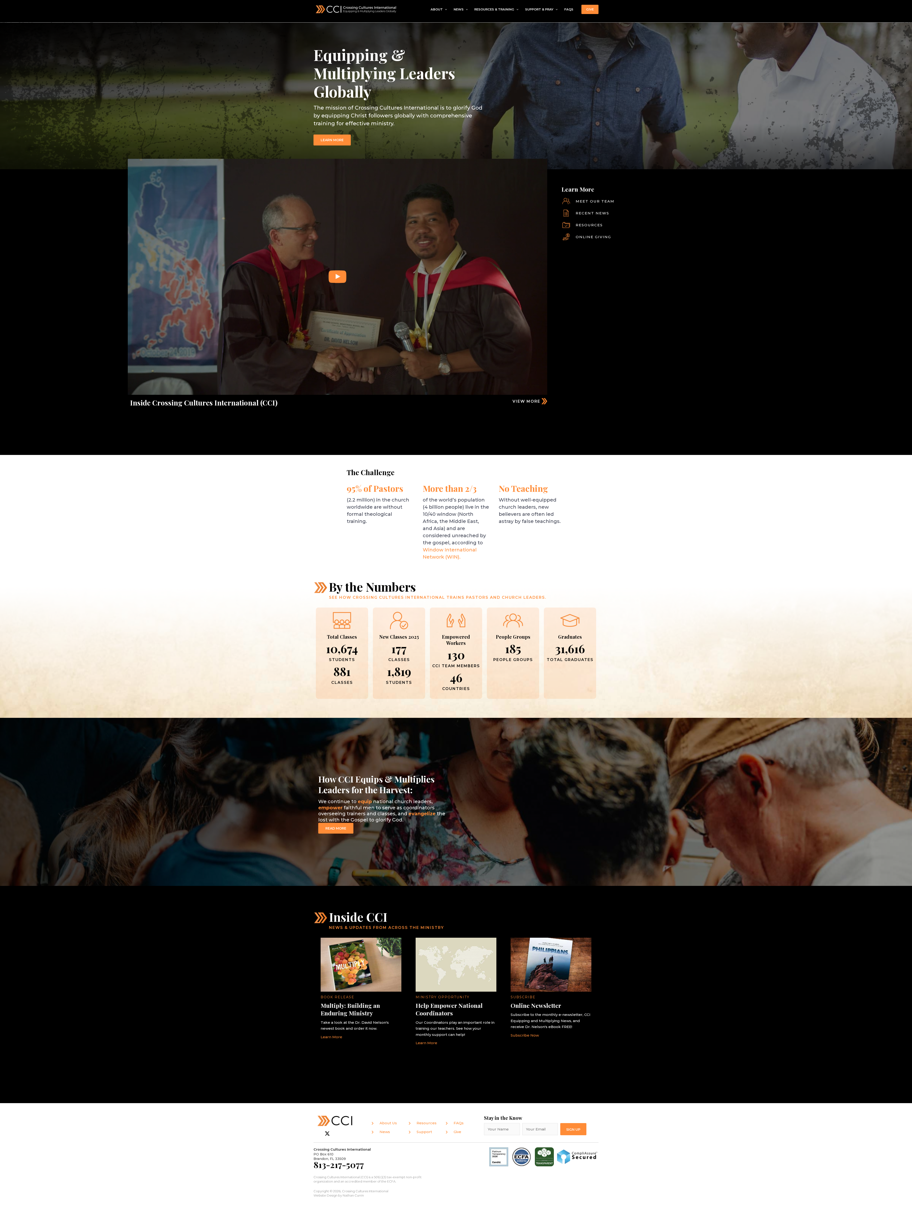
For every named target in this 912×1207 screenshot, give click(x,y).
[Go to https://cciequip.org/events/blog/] (664, 213)
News (459, 9)
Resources (427, 1123)
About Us (388, 1123)
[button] (445, 9)
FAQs (568, 9)
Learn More (331, 1037)
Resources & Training (494, 9)
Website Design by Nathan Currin (339, 1195)
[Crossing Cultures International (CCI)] (356, 9)
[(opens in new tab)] (521, 1156)
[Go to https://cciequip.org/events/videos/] (461, 401)
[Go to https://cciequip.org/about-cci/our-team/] (664, 201)
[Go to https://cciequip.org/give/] (664, 237)
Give (457, 1132)
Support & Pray (539, 9)
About (437, 9)
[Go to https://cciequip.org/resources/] (664, 225)
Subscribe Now (525, 1035)
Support (424, 1132)
